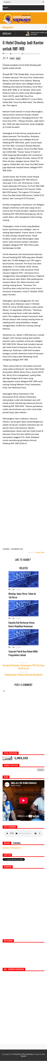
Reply (6, 54)
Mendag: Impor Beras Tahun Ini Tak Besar (22, 595)
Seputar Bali (16, 54)
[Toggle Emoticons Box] (4, 691)
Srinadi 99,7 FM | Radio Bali (23, 1054)
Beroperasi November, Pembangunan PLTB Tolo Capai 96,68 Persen (23, 667)
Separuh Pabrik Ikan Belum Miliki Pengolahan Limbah (23, 653)
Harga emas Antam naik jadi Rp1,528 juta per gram (26, 33)
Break (7, 33)
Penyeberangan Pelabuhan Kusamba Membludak (23, 674)
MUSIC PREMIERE (12, 848)
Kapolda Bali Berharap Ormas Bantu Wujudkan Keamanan (21, 624)
